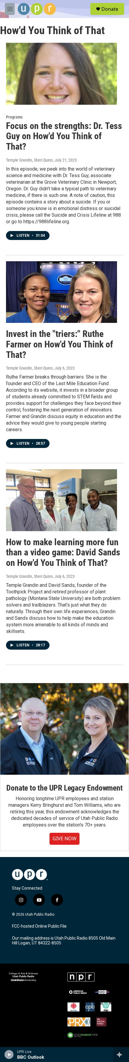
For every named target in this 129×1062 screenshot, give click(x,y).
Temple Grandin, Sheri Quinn (29, 160)
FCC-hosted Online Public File (39, 926)
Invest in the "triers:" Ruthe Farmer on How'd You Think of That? (59, 344)
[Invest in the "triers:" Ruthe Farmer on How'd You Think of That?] (61, 292)
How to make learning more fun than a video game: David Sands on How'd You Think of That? (63, 552)
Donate (109, 9)
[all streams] (121, 1054)
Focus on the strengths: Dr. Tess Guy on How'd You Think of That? (64, 136)
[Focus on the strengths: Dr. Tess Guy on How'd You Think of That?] (61, 73)
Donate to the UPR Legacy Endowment (64, 787)
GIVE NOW (64, 838)
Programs (14, 117)
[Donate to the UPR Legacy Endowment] (64, 729)
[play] (9, 1055)
